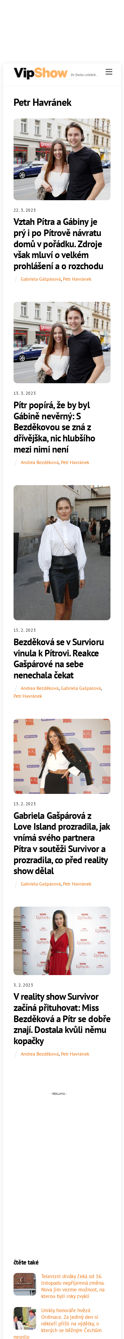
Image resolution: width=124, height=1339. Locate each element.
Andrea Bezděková (40, 462)
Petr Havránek (77, 279)
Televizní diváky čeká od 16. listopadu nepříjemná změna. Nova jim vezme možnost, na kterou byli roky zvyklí (72, 1286)
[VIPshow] (40, 77)
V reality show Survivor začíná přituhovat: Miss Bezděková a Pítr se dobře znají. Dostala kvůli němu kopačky (62, 1018)
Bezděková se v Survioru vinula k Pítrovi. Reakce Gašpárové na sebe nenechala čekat (59, 658)
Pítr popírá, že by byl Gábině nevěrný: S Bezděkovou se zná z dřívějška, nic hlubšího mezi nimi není (54, 427)
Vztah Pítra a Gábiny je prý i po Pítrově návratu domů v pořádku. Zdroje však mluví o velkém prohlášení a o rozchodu (58, 244)
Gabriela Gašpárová (81, 688)
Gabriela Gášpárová (41, 279)
